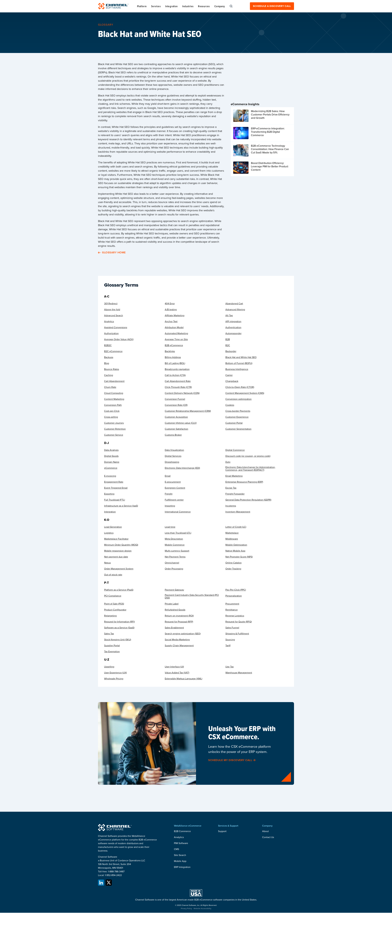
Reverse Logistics (234, 615)
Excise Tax (230, 488)
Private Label (172, 603)
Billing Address (173, 357)
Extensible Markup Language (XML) (183, 678)
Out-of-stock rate (113, 574)
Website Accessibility (202, 908)
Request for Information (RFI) (119, 621)
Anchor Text (171, 321)
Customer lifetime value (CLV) (181, 423)
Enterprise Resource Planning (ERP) (244, 482)
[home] (113, 6)
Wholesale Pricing (113, 678)
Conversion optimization (238, 399)
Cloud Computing (113, 393)
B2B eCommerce (174, 345)
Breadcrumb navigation (177, 369)
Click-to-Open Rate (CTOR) (239, 387)
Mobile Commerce (175, 544)
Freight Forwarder (235, 494)
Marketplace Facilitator (116, 539)
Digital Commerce (235, 450)
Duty (227, 462)
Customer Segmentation (238, 429)
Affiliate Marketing (174, 315)
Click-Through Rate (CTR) (178, 387)
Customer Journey (114, 423)
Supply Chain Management (179, 645)
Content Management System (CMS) (244, 393)
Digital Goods (111, 456)
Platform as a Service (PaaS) (118, 589)
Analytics (109, 321)
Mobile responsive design (118, 550)
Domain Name (111, 462)
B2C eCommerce (113, 351)
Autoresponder (233, 333)
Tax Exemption (112, 651)
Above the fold (112, 309)
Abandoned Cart (234, 303)
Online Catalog (233, 562)
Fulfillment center (174, 499)
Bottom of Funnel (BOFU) (238, 363)
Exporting (109, 494)
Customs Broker (173, 435)
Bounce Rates (111, 369)
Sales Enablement (174, 627)
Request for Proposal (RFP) (179, 621)
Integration (110, 511)
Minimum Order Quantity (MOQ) (121, 544)
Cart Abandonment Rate (178, 381)
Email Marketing (234, 476)
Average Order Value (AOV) (119, 339)
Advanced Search (113, 315)
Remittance (231, 609)
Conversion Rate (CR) (176, 405)
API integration (233, 321)
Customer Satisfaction (176, 429)
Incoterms (230, 505)
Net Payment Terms (175, 556)
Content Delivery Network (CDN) (182, 393)
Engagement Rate (113, 482)
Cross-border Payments (237, 411)
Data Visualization (174, 450)
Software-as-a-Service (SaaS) (119, 627)
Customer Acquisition (176, 417)
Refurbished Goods (175, 609)
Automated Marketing (176, 333)
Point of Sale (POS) (114, 603)
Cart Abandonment (114, 381)
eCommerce (110, 468)
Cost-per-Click (111, 411)
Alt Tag (229, 315)
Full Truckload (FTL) (114, 499)
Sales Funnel (232, 627)
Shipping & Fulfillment (237, 633)
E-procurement (173, 482)
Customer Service (113, 435)
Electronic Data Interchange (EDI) (182, 468)
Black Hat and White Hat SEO (240, 357)
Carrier (229, 375)
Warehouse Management (238, 672)
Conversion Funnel (175, 399)
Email (168, 476)
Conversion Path (113, 405)
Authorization (111, 333)
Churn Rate (110, 387)
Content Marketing (114, 399)
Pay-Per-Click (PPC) (235, 589)
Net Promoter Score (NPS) (239, 556)
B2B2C (108, 345)
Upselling (109, 666)
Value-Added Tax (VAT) (177, 672)
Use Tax (229, 666)
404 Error (170, 303)
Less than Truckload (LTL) (178, 533)
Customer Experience (237, 417)
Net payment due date (116, 556)
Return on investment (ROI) (179, 615)
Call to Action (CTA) (175, 375)
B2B (227, 339)
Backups (108, 357)
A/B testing (171, 309)
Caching (108, 375)
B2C (227, 345)
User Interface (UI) (174, 666)
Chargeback (231, 381)
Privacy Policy (186, 908)
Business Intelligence (236, 369)
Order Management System (118, 568)
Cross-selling (111, 417)
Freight (168, 494)
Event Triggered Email (116, 488)
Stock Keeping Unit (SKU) (117, 639)
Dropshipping (172, 462)
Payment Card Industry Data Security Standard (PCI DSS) (192, 596)
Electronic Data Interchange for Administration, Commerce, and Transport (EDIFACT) (250, 468)
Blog (106, 363)
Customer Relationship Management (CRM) (188, 411)
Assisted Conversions (115, 327)
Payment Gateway (174, 589)
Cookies (229, 405)
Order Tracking (233, 568)
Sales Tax (109, 633)
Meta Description (174, 539)
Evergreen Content (175, 488)
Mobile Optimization (236, 544)
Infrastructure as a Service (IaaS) (121, 505)
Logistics (108, 533)
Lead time (170, 527)
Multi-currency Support (177, 550)
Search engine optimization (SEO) (183, 633)
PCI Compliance (112, 595)
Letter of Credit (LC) (235, 527)
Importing (170, 505)
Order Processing (174, 568)
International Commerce (178, 511)
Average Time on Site (176, 339)
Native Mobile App (235, 550)
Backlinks (170, 351)
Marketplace (232, 533)
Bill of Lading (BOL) (175, 363)
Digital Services (173, 456)
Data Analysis (111, 450)
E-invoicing (110, 476)
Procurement (232, 603)
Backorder (230, 351)
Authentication (233, 327)
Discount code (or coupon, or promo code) (247, 456)
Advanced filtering (235, 309)
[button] (142, 6)
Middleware (231, 539)
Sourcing (230, 639)
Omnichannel (172, 562)
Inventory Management (237, 511)
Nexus (107, 562)
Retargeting (110, 615)
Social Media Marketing (177, 639)
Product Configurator (115, 609)
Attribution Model (174, 327)
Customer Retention (115, 429)
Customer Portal (234, 423)
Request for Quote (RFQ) (238, 621)
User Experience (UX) (115, 672)
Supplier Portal (112, 645)
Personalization (233, 595)
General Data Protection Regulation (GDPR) (248, 499)
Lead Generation (113, 527)
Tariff (227, 645)
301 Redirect (110, 303)
